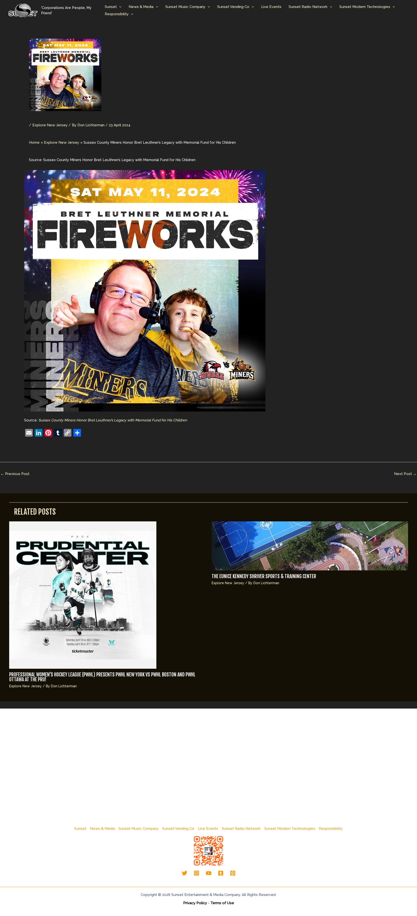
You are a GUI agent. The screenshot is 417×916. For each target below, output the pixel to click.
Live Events (271, 7)
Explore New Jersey (50, 125)
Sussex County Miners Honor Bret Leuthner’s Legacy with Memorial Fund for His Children (112, 420)
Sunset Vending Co (233, 7)
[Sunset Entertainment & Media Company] (22, 10)
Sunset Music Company (185, 7)
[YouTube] (208, 873)
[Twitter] (184, 873)
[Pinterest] (233, 873)
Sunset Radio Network (308, 7)
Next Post (405, 474)
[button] (119, 6)
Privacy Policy (195, 903)
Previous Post (14, 474)
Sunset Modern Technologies (364, 7)
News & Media (141, 7)
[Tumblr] (220, 873)
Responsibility (117, 14)
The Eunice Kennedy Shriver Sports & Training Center (264, 576)
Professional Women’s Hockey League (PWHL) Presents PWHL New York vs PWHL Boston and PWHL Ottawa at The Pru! (102, 677)
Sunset (111, 7)
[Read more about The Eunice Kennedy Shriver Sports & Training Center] (310, 545)
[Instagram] (196, 873)
